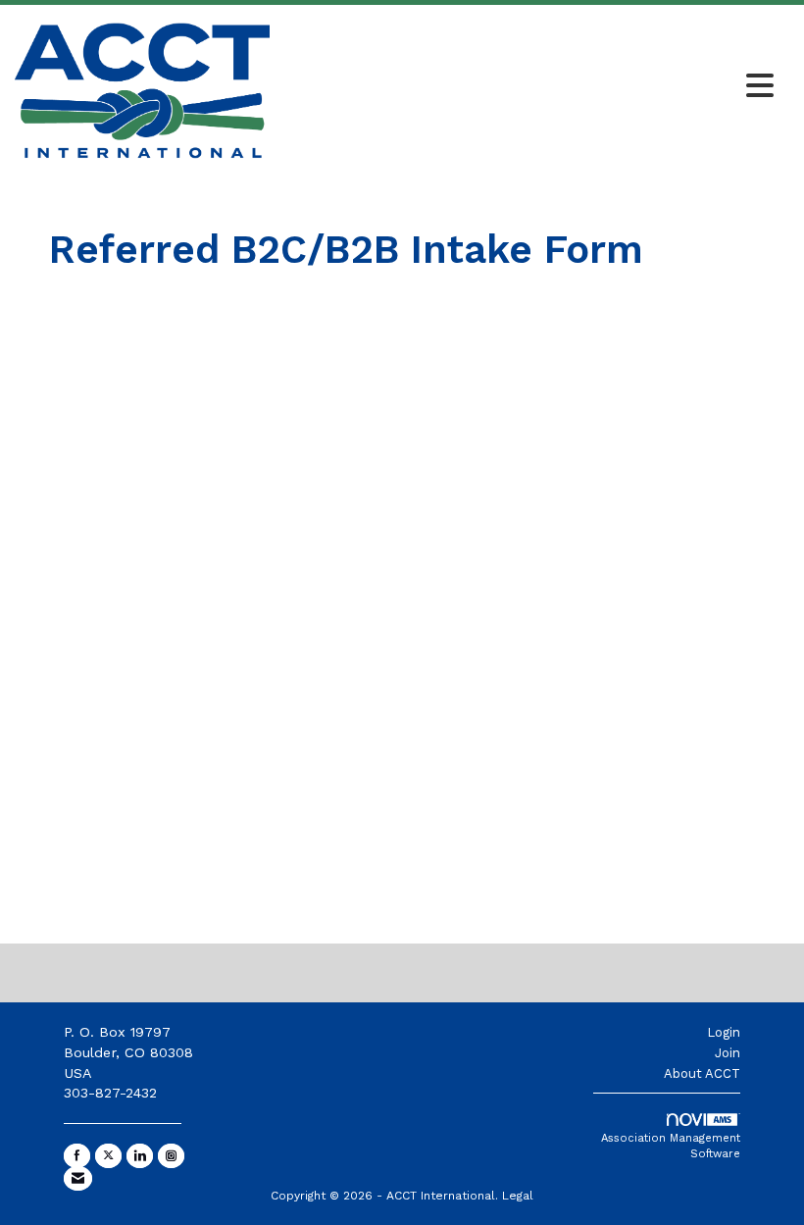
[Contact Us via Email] (78, 1178)
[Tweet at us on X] (108, 1156)
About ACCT (702, 1073)
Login (723, 1032)
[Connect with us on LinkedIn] (139, 1156)
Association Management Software (670, 1146)
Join (727, 1053)
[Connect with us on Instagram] (171, 1156)
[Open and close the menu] (527, 87)
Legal (517, 1195)
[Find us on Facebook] (77, 1156)
